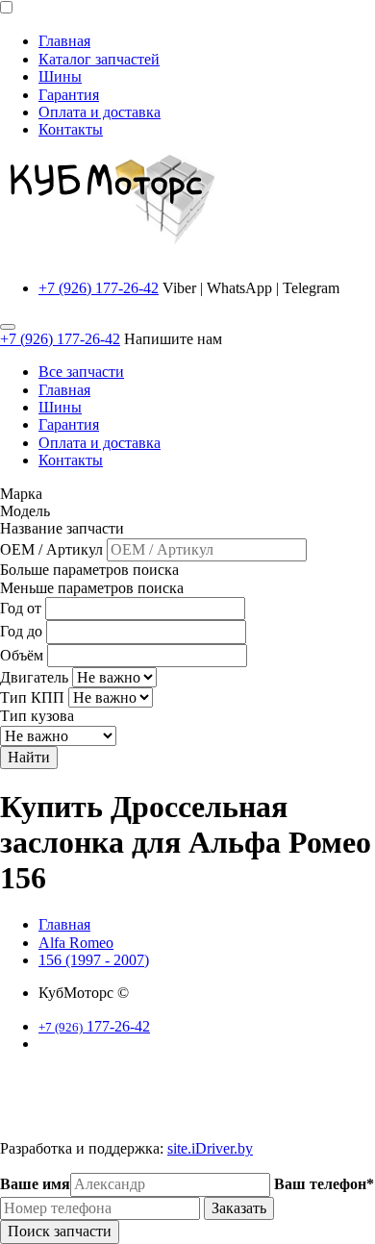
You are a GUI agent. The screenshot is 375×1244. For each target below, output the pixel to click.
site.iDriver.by (210, 1148)
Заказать (239, 1208)
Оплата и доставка (99, 112)
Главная (64, 41)
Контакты (70, 129)
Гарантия (68, 95)
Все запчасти (81, 371)
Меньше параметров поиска (92, 588)
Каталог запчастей (99, 59)
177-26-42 (94, 1026)
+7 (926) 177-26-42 (98, 288)
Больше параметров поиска (89, 569)
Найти (29, 757)
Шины (60, 76)
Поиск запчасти (60, 1231)
